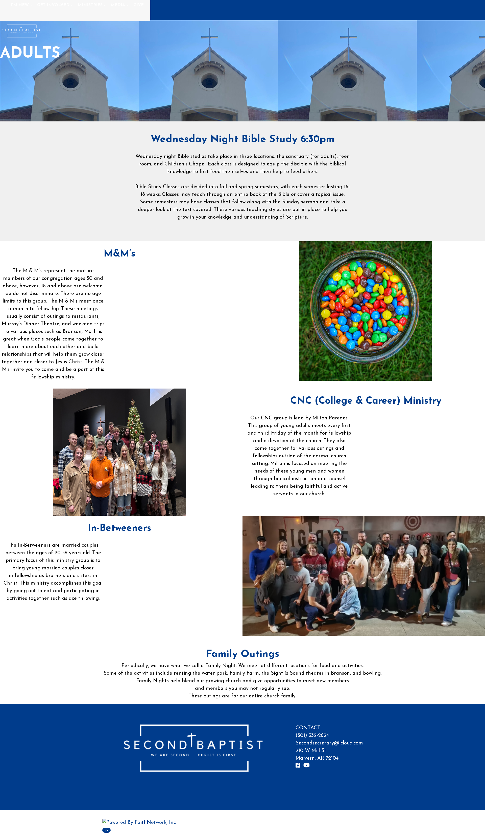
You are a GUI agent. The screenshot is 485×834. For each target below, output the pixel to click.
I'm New (20, 5)
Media (118, 5)
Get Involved (53, 5)
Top (106, 830)
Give (138, 5)
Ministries (90, 5)
